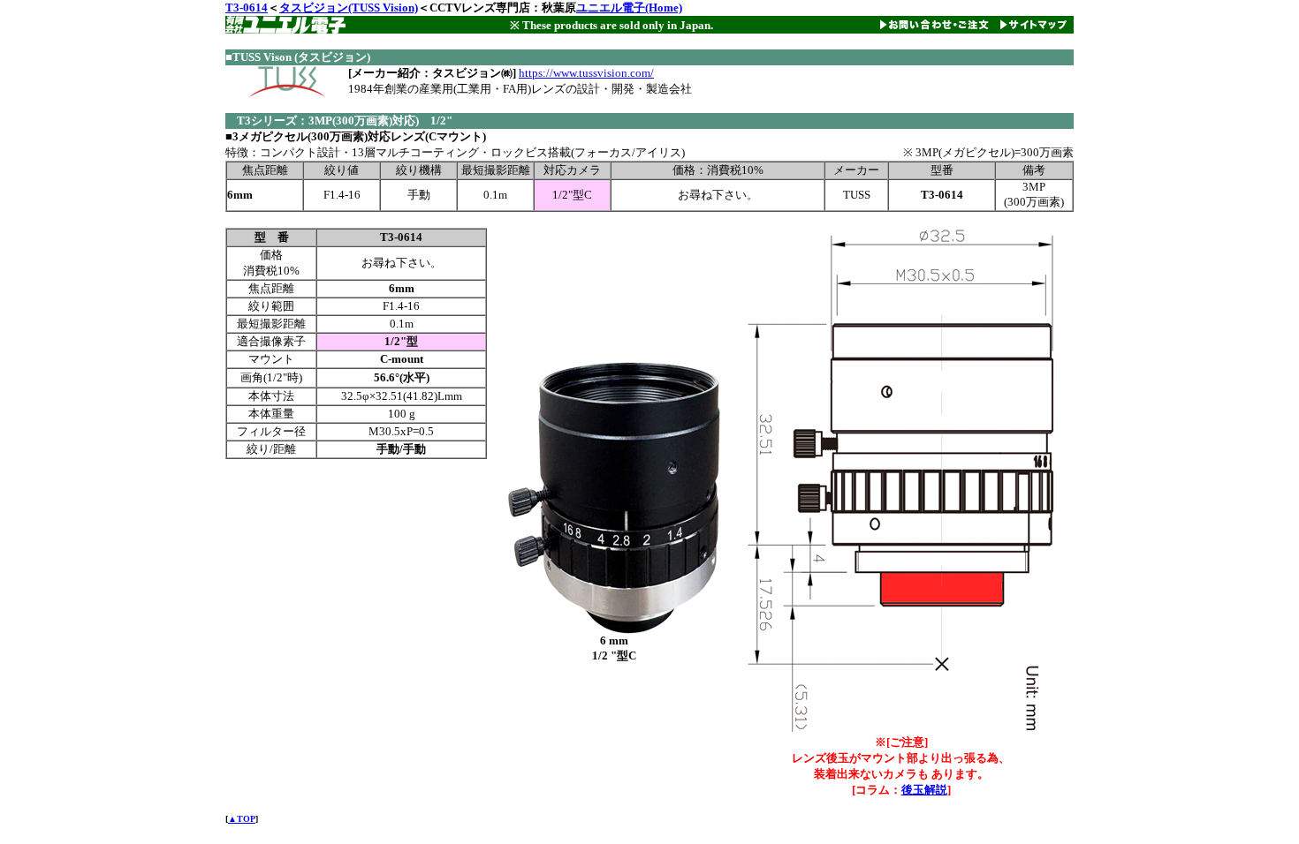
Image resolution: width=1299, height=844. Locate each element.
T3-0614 (246, 7)
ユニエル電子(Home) (629, 7)
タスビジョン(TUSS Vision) (348, 7)
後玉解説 (924, 789)
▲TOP (241, 819)
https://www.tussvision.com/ (586, 72)
